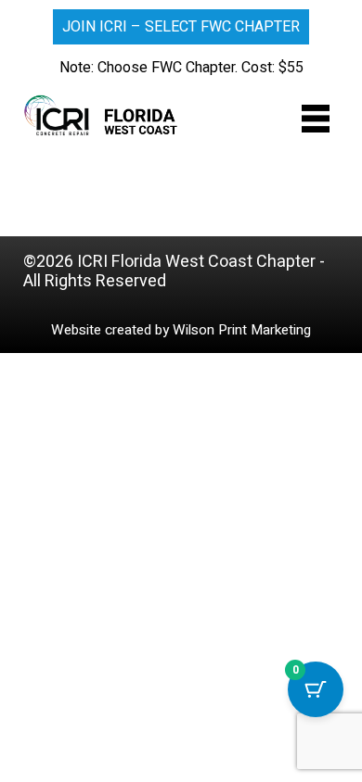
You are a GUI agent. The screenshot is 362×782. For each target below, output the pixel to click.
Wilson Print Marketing (242, 330)
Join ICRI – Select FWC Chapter (181, 27)
